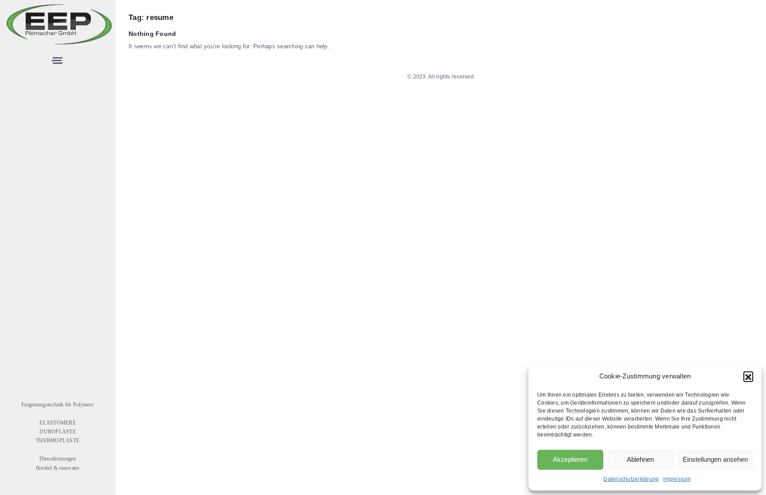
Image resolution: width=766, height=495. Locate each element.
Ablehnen (640, 459)
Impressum (677, 479)
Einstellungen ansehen (715, 459)
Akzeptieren (570, 459)
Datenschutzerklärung (631, 479)
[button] (748, 376)
